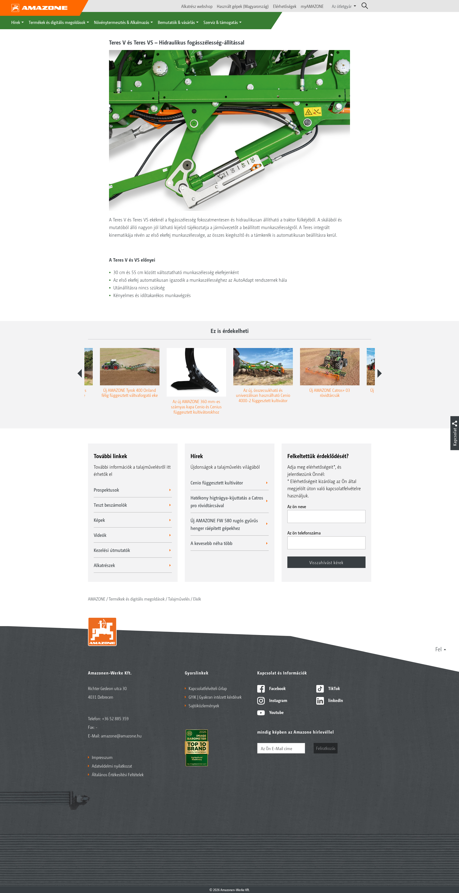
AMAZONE (96, 598)
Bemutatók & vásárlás (176, 22)
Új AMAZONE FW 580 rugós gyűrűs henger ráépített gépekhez (224, 524)
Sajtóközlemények (204, 705)
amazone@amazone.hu (121, 735)
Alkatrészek (104, 565)
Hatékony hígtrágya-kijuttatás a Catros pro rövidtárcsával (227, 501)
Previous (79, 373)
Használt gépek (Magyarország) (243, 6)
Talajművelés (179, 598)
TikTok (333, 688)
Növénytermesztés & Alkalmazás (121, 22)
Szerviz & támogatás (220, 22)
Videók (100, 535)
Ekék (197, 598)
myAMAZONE (312, 6)
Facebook (277, 688)
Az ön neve (296, 506)
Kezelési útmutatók (112, 550)
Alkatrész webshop (197, 6)
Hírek (15, 22)
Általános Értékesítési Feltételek (118, 774)
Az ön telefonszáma (304, 532)
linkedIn (335, 700)
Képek (99, 519)
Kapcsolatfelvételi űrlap (208, 688)
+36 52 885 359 (115, 718)
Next (379, 373)
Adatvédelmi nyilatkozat (112, 766)
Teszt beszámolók (110, 504)
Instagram (277, 700)
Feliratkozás (325, 748)
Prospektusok (106, 489)
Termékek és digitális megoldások (57, 22)
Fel (438, 649)
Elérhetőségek (284, 6)
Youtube (276, 712)
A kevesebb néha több (211, 543)
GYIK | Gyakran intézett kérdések (215, 697)
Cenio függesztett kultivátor (217, 482)
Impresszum (102, 757)
